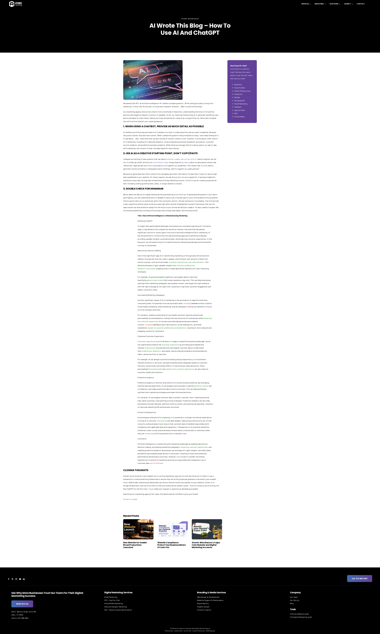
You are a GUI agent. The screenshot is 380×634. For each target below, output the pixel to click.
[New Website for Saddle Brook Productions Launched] (138, 529)
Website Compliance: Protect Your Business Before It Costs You (171, 545)
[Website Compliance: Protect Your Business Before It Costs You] (172, 529)
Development (239, 100)
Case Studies (239, 88)
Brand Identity (203, 603)
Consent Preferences (198, 631)
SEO (236, 113)
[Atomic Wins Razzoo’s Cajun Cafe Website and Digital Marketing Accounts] (207, 529)
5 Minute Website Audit (299, 614)
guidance (186, 162)
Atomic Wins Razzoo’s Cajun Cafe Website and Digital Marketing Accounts (206, 545)
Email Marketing (240, 104)
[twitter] (12, 579)
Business (238, 84)
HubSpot (237, 107)
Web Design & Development (208, 597)
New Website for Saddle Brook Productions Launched (135, 545)
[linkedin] (24, 579)
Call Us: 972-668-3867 (20, 618)
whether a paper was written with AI (181, 159)
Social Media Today (160, 162)
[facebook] (9, 579)
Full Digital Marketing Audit (301, 617)
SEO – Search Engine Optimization (118, 610)
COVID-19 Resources (242, 91)
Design (237, 97)
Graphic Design (203, 607)
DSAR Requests (210, 631)
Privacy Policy (169, 631)
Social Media (239, 117)
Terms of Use (187, 631)
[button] (124, 536)
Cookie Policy (178, 631)
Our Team (294, 597)
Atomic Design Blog (190, 19)
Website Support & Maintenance (210, 600)
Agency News (239, 110)
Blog (292, 603)
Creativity (238, 94)
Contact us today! (130, 499)
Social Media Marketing (113, 603)
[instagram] (16, 579)
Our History (294, 600)
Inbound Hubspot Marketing (115, 607)
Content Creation (204, 610)
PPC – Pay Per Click (112, 600)
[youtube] (20, 579)
